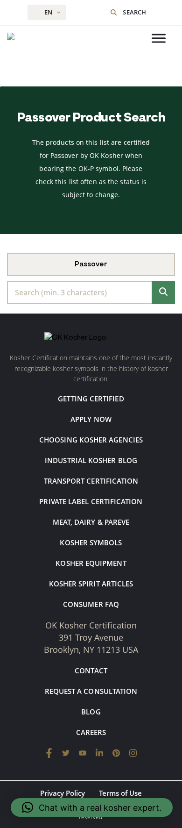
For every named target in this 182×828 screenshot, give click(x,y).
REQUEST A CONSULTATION (91, 691)
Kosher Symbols (91, 542)
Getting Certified (91, 398)
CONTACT (91, 670)
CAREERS (91, 732)
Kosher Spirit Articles (91, 583)
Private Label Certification (90, 501)
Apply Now (91, 419)
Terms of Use (120, 793)
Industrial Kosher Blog (91, 460)
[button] (92, 807)
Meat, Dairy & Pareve (91, 522)
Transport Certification (91, 480)
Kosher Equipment (91, 563)
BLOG (90, 711)
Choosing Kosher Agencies (91, 439)
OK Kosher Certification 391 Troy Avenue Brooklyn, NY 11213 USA (91, 637)
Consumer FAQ (91, 604)
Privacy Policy (62, 793)
